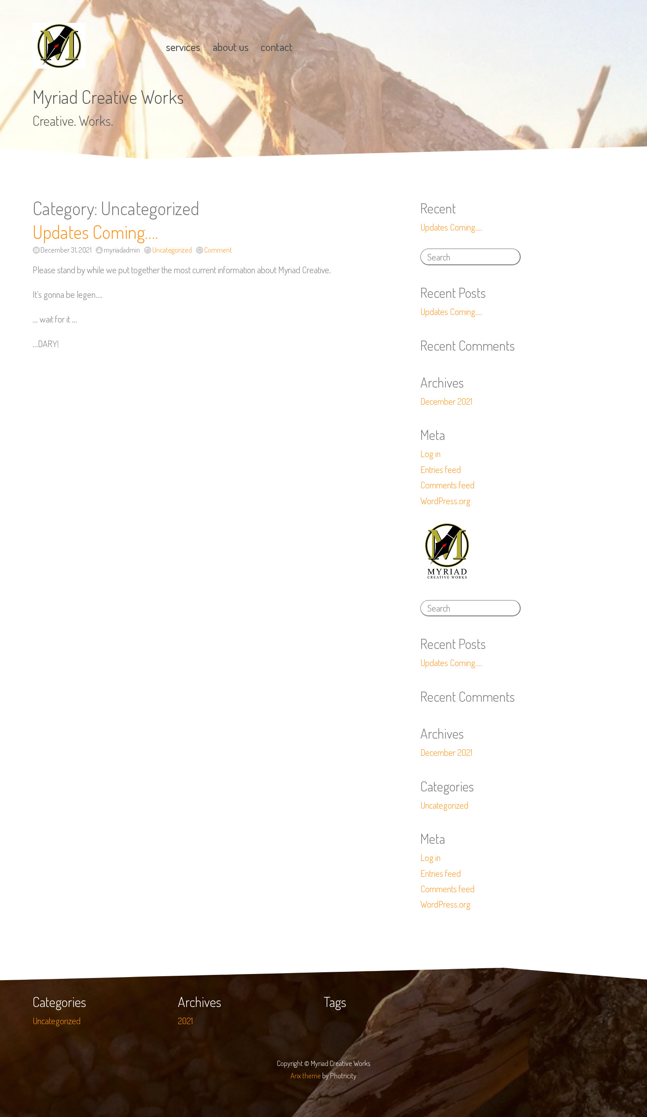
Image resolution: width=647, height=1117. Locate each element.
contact (277, 47)
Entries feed (440, 469)
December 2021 (446, 401)
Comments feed (447, 485)
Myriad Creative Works (108, 96)
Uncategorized (172, 249)
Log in (430, 453)
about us (231, 47)
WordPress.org (445, 500)
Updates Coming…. (95, 231)
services (183, 47)
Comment (218, 249)
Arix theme (305, 1075)
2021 (185, 1020)
